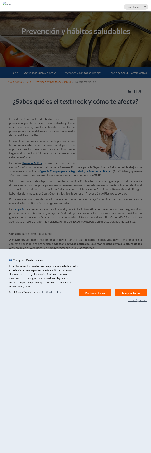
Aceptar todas (131, 293)
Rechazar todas (95, 293)
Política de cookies (52, 292)
